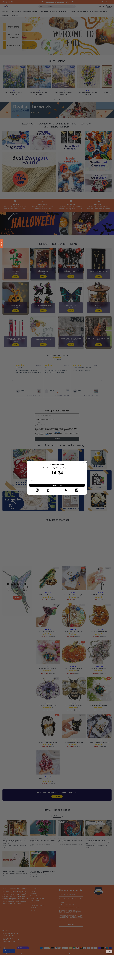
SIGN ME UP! (57, 485)
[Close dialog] (85, 462)
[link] (37, 490)
